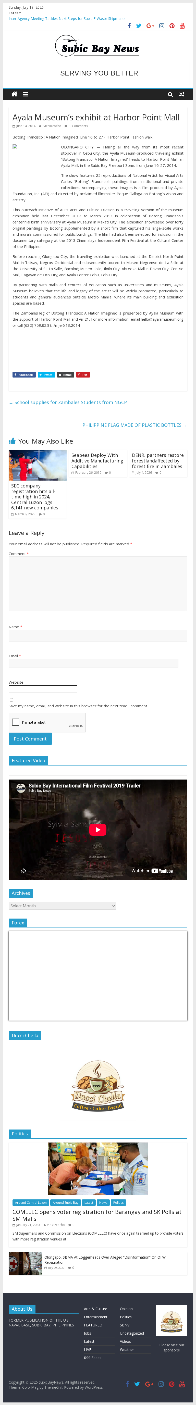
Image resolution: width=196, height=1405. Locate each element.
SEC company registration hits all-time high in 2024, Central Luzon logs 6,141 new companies (34, 497)
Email (15, 655)
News (103, 1202)
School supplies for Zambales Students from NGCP (68, 402)
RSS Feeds (92, 1357)
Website (16, 682)
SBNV (124, 1325)
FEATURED (93, 1325)
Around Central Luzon (31, 1202)
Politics (118, 1202)
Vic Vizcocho (52, 126)
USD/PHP (20, 1017)
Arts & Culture (95, 1308)
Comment (19, 553)
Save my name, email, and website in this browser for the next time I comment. (78, 705)
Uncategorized (132, 1333)
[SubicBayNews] (14, 94)
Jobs (87, 1333)
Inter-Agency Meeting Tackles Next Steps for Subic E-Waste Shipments (67, 18)
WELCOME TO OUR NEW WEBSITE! (99, 73)
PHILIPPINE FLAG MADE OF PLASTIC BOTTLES (134, 425)
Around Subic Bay (65, 1202)
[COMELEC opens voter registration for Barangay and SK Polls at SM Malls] (98, 1145)
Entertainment (95, 1316)
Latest (88, 1202)
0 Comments (78, 126)
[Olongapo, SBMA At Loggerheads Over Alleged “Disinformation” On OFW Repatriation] (25, 1254)
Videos (125, 1341)
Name (15, 626)
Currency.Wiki (173, 1017)
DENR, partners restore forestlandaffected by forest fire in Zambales (158, 460)
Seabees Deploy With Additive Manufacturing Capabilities (97, 460)
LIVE (87, 1349)
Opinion (126, 1308)
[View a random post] (181, 94)
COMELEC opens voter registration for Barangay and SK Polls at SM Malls (97, 1215)
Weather (127, 1349)
